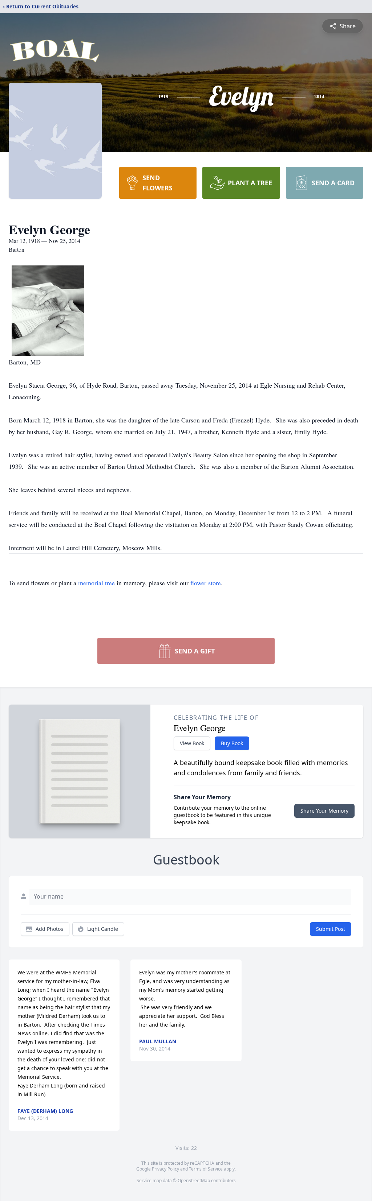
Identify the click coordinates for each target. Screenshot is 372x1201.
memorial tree (96, 582)
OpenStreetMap (194, 1180)
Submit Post (330, 928)
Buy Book (232, 743)
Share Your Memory (324, 810)
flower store (205, 582)
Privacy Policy (165, 1169)
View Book (192, 743)
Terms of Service (206, 1169)
